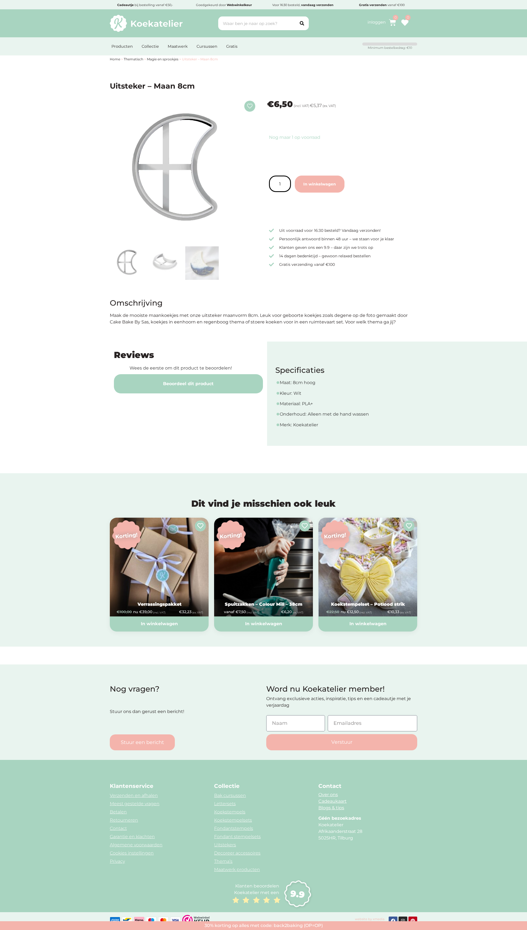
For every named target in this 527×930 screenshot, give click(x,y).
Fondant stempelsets (237, 836)
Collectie (150, 46)
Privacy (117, 861)
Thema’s (223, 861)
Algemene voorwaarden (136, 844)
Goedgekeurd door (224, 5)
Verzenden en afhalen (134, 795)
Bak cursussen (230, 795)
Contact (118, 828)
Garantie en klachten (132, 836)
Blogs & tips (331, 807)
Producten (122, 46)
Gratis (231, 46)
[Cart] (392, 22)
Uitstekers (225, 844)
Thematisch (133, 59)
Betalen (118, 812)
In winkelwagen (319, 184)
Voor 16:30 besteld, (302, 5)
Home (115, 59)
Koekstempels (229, 812)
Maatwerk (178, 46)
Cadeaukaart (332, 801)
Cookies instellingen (132, 853)
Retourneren (124, 820)
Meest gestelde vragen (134, 803)
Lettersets (225, 803)
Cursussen (207, 46)
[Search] (302, 23)
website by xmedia (370, 919)
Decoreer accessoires (237, 853)
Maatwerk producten (237, 869)
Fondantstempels (233, 828)
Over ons (328, 794)
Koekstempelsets (233, 820)
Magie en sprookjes (162, 59)
